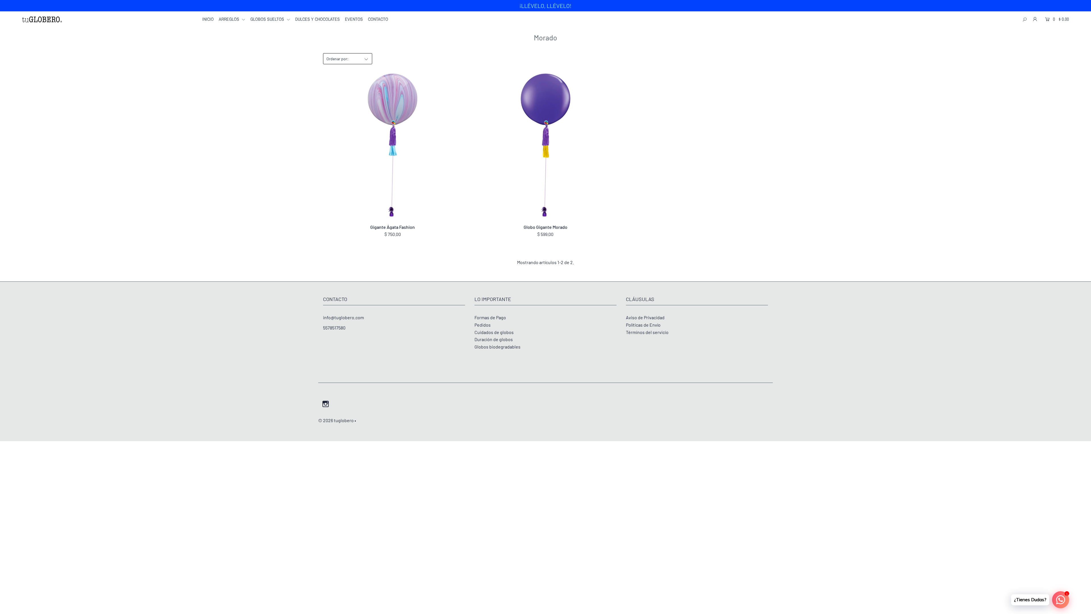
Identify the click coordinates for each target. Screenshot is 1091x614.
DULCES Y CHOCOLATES (317, 19)
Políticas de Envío (643, 324)
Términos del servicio (647, 332)
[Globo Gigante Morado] (545, 145)
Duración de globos (493, 339)
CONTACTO (378, 19)
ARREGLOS (229, 19)
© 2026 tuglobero (336, 420)
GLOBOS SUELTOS (267, 19)
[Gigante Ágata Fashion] (392, 145)
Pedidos (482, 324)
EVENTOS (354, 19)
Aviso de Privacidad (645, 317)
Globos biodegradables (497, 346)
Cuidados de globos (494, 332)
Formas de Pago (490, 317)
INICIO (208, 19)
